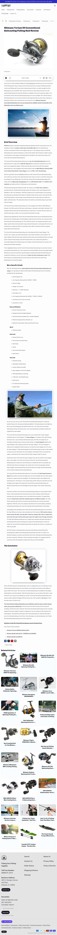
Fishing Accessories (24, 925)
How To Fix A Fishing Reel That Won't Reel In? (47, 820)
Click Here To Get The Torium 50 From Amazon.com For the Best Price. (23, 623)
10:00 (50, 78)
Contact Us (6, 890)
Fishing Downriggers (36, 925)
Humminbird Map (6, 927)
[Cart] (54, 5)
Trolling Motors (20, 9)
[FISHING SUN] (6, 6)
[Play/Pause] (6, 78)
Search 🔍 (13, 13)
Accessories (30, 9)
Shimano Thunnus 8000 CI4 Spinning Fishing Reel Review (9, 672)
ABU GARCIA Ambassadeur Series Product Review (47, 792)
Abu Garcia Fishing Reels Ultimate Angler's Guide (47, 748)
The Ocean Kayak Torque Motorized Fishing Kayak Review (47, 835)
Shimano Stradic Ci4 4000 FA (14, 636)
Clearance (38, 9)
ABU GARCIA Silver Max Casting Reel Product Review (9, 800)
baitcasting (32, 83)
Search (26, 856)
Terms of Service (49, 866)
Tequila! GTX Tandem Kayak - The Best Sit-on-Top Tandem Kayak (28, 846)
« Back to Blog (8, 645)
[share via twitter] (8, 641)
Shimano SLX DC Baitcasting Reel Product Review (47, 768)
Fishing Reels (10, 9)
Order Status (29, 866)
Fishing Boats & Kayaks (15, 21)
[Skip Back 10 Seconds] (43, 78)
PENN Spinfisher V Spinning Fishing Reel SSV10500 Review (10, 714)
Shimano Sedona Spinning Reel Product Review (28, 774)
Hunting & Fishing (17, 927)
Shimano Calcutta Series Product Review (10, 820)
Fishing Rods (45, 21)
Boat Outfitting (5, 925)
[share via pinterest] (12, 641)
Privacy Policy (48, 861)
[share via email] (15, 641)
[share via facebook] (5, 641)
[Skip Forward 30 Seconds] (46, 78)
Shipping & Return (31, 870)
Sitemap (27, 875)
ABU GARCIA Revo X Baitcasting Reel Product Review (28, 800)
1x (40, 78)
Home (3, 9)
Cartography (14, 925)
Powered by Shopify (33, 933)
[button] (2, 21)
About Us (46, 856)
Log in (4, 931)
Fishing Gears (26, 21)
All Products (47, 9)
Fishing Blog (4, 13)
